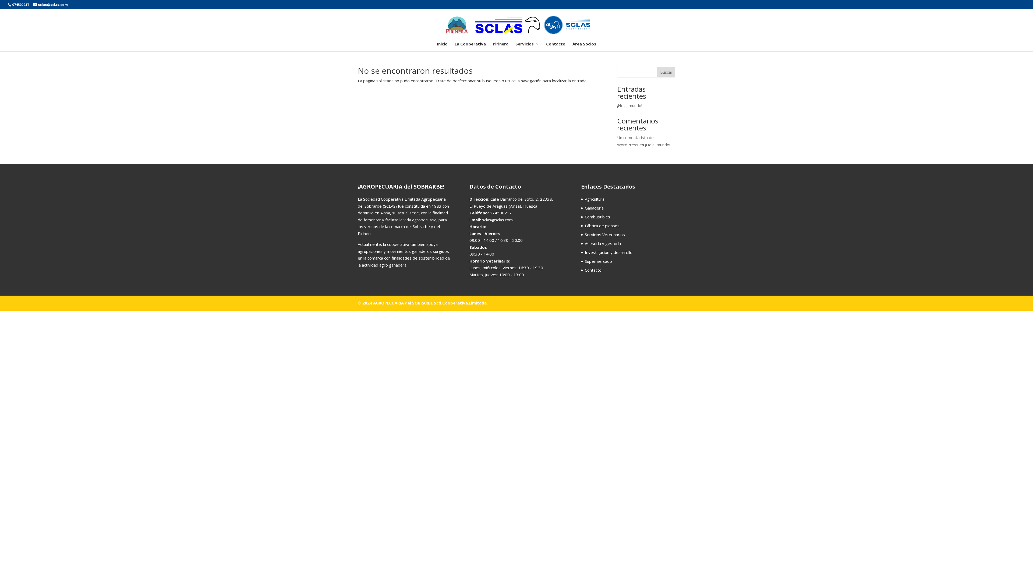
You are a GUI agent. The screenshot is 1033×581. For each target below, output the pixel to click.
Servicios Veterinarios (605, 234)
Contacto (555, 44)
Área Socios (584, 44)
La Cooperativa (470, 44)
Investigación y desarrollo (608, 252)
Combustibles (597, 216)
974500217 (20, 4)
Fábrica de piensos (602, 225)
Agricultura (594, 199)
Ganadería (594, 208)
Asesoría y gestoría (603, 243)
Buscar (666, 72)
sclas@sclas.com (497, 219)
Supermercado (598, 261)
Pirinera (500, 44)
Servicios (524, 44)
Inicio (442, 44)
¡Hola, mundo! (629, 105)
